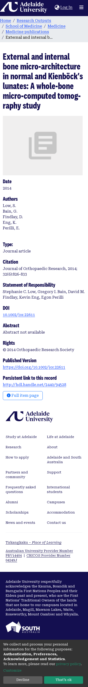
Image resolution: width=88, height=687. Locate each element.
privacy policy (68, 664)
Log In (66, 7)
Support (54, 472)
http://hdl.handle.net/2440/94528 (34, 385)
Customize (12, 670)
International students (58, 489)
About (52, 447)
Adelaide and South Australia (64, 460)
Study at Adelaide (21, 437)
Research (13, 447)
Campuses (56, 502)
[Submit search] (51, 7)
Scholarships (17, 512)
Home (5, 20)
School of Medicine (24, 26)
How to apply (17, 457)
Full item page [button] (25, 395)
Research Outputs (34, 20)
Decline (22, 680)
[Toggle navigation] (81, 7)
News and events (20, 523)
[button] (57, 7)
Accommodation (61, 512)
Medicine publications (27, 32)
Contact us (56, 523)
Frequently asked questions (21, 489)
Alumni (12, 502)
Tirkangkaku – (33, 542)
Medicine (56, 26)
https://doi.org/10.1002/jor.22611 (34, 367)
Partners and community (17, 474)
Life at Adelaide (60, 437)
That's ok (64, 680)
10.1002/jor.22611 (19, 315)
